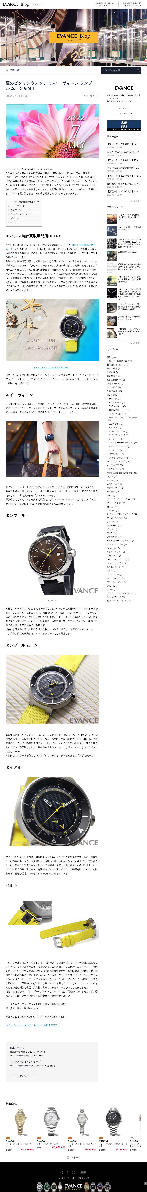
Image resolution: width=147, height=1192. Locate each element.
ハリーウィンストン (118, 559)
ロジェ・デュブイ (116, 563)
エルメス (113, 571)
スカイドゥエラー (117, 431)
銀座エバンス (17, 1047)
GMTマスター (116, 406)
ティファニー (114, 574)
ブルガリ (113, 510)
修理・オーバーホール (119, 601)
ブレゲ (112, 533)
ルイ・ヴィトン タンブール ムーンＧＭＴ (52, 367)
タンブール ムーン (17, 214)
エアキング (115, 424)
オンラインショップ (132, 5)
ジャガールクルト (117, 518)
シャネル (113, 522)
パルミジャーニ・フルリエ (120, 540)
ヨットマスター (117, 414)
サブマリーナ (116, 402)
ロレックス (114, 395)
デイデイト (115, 439)
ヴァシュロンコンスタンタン (122, 473)
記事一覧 (14, 70)
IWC (111, 495)
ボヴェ (111, 589)
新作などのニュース (118, 365)
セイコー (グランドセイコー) (122, 514)
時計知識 (113, 376)
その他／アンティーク (120, 458)
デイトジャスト (117, 435)
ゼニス (112, 507)
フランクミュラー (117, 544)
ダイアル (13, 218)
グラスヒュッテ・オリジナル (121, 593)
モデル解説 (114, 387)
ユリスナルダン (115, 567)
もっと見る (135, 201)
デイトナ (114, 398)
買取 (111, 357)
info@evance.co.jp (24, 1065)
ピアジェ (112, 529)
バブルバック (115, 454)
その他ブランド (116, 597)
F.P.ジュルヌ (114, 555)
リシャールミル (116, 552)
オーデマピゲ (115, 465)
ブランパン (114, 537)
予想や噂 (112, 372)
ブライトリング (116, 503)
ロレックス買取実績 (119, 361)
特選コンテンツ (115, 383)
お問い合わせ (24, 1076)
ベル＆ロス (113, 548)
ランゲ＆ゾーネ (116, 469)
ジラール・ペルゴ (116, 582)
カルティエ (114, 484)
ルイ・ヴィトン (91, 96)
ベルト (12, 223)
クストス (112, 586)
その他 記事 (114, 391)
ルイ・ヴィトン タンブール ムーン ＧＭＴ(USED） (33, 1025)
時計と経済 (113, 368)
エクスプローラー (118, 410)
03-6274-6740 (22, 1055)
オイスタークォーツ (118, 446)
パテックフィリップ (118, 461)
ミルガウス (115, 427)
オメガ (112, 480)
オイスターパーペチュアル (122, 442)
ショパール (114, 525)
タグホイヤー (115, 488)
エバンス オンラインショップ (25, 1061)
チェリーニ (114, 450)
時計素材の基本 (116, 380)
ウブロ (112, 476)
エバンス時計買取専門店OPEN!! (24, 202)
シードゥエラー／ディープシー (122, 418)
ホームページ (105, 5)
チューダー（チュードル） (121, 499)
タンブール (14, 210)
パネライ (113, 491)
